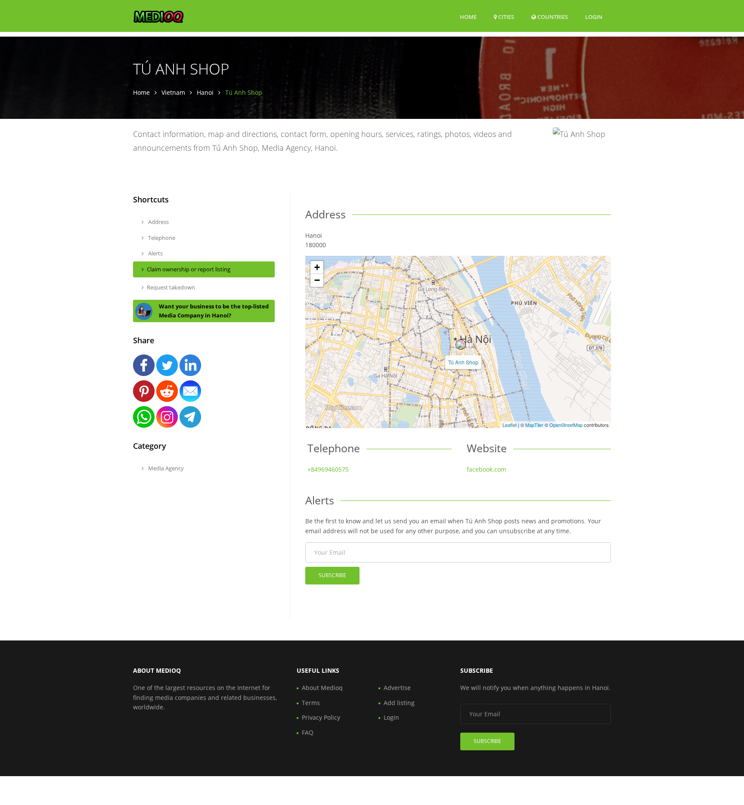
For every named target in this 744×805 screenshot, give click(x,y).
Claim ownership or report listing (188, 269)
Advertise (397, 688)
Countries (552, 16)
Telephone (161, 238)
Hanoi (205, 92)
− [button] (317, 280)
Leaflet (509, 424)
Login (593, 16)
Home (468, 17)
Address (158, 222)
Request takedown (171, 287)
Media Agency (165, 468)
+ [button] (317, 267)
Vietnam (173, 92)
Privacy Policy (321, 717)
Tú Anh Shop (463, 362)
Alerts (155, 253)
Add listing (399, 703)
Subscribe (332, 575)
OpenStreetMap (566, 424)
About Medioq (322, 688)
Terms (311, 703)
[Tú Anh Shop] (461, 344)
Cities (505, 17)
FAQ (307, 732)
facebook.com (486, 469)
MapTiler (534, 424)
